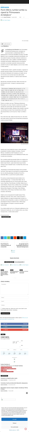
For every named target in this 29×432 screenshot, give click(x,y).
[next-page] (15, 278)
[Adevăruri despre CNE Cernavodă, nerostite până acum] (14, 225)
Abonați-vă (24, 329)
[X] (5, 237)
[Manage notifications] (26, 429)
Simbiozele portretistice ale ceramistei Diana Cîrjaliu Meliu (14, 272)
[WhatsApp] (8, 237)
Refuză (14, 423)
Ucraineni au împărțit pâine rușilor (9, 378)
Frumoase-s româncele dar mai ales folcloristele (24, 272)
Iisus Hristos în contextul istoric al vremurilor (6, 245)
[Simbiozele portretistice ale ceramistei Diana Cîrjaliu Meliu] (14, 267)
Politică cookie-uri (12, 430)
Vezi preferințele (14, 427)
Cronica (5, 4)
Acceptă (14, 419)
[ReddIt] (15, 237)
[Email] (18, 237)
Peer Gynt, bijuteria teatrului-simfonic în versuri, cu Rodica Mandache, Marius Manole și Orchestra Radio (4, 273)
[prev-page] (13, 278)
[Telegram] (24, 237)
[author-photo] (14, 253)
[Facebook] (2, 237)
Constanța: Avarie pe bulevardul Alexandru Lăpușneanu (14, 383)
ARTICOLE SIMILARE (9, 262)
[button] (27, 393)
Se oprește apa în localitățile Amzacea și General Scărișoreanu (22, 245)
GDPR (18, 430)
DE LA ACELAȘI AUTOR (19, 262)
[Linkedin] (11, 237)
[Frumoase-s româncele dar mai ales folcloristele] (24, 267)
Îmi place (25, 323)
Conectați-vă (24, 326)
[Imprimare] (21, 237)
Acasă (2, 4)
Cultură (2, 7)
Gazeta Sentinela (7, 17)
